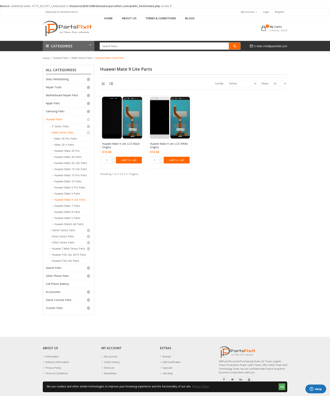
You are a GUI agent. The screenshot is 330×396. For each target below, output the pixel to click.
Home (46, 58)
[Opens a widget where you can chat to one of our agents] (315, 389)
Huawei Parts (60, 58)
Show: (265, 83)
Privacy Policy (200, 386)
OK (282, 387)
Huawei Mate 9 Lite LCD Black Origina (121, 145)
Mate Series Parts (82, 58)
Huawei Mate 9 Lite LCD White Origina (169, 145)
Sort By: (219, 83)
